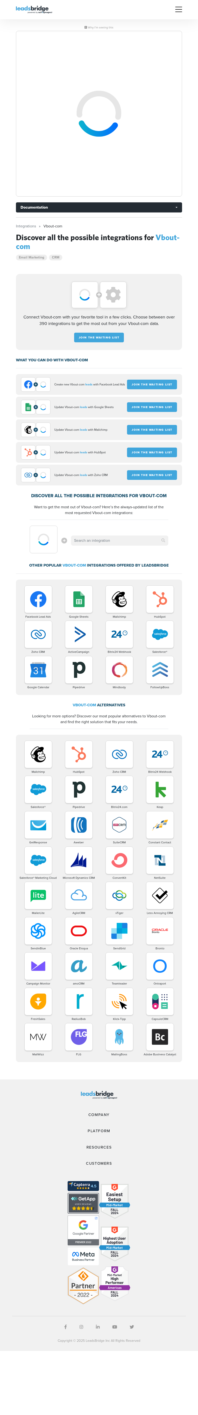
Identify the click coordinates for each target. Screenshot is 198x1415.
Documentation (34, 207)
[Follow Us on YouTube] (114, 1327)
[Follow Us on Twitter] (132, 1327)
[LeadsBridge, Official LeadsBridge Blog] (34, 9)
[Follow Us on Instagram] (81, 1327)
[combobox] (119, 541)
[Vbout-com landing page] (99, 114)
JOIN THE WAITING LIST (99, 337)
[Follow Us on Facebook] (65, 1327)
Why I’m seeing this (100, 27)
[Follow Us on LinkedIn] (98, 1327)
